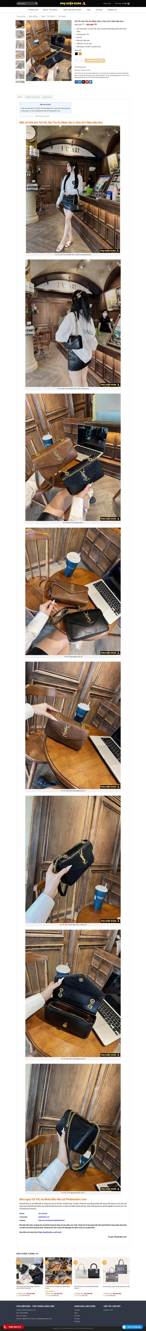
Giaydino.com (108, 1310)
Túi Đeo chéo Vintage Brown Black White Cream (57, 1287)
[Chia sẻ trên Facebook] (76, 82)
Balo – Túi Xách (50, 10)
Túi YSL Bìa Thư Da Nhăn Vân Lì (90, 73)
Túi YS (79, 73)
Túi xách (62, 16)
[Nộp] (36, 3)
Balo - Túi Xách (48, 16)
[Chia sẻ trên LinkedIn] (90, 82)
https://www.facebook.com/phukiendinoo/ (51, 1220)
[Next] (68, 50)
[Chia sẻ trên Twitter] (80, 82)
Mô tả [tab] (20, 97)
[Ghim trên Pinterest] (87, 82)
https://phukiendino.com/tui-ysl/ (50, 1232)
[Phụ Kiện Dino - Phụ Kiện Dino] (73, 3)
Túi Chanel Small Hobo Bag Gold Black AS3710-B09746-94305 (28, 1287)
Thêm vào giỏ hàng (95, 61)
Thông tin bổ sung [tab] (33, 97)
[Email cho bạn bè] (83, 82)
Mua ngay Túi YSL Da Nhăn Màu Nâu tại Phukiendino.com (40, 111)
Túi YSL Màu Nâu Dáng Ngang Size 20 (98, 77)
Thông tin (111, 10)
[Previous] (29, 50)
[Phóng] (28, 79)
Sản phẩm (33, 16)
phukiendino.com (43, 1217)
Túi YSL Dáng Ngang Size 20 (113, 75)
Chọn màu (78, 50)
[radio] (76, 53)
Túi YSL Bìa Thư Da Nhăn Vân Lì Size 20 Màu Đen (91, 75)
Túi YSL (88, 70)
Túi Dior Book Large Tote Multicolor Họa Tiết (116, 1286)
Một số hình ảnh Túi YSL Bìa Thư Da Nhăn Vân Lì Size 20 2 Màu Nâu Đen (45, 108)
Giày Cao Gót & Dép (72, 10)
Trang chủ (33, 10)
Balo (75, 1313)
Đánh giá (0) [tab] (47, 97)
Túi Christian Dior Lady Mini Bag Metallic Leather (86, 1287)
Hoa (89, 10)
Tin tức (99, 10)
